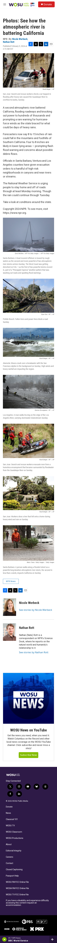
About (9, 844)
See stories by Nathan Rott (33, 652)
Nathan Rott (8, 41)
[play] (4, 939)
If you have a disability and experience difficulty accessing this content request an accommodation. (27, 902)
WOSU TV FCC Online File (17, 895)
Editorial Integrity (13, 851)
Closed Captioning (14, 869)
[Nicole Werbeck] (9, 607)
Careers (9, 857)
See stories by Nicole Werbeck (35, 609)
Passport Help (12, 876)
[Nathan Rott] (9, 632)
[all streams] (53, 939)
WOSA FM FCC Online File (17, 888)
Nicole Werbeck (19, 38)
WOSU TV (10, 826)
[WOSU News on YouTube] (28, 698)
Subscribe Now (28, 755)
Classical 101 (12, 819)
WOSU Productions (14, 838)
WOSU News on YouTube (28, 730)
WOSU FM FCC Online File (17, 882)
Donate (48, 4)
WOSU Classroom (14, 832)
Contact (9, 863)
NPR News (11, 581)
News (8, 813)
